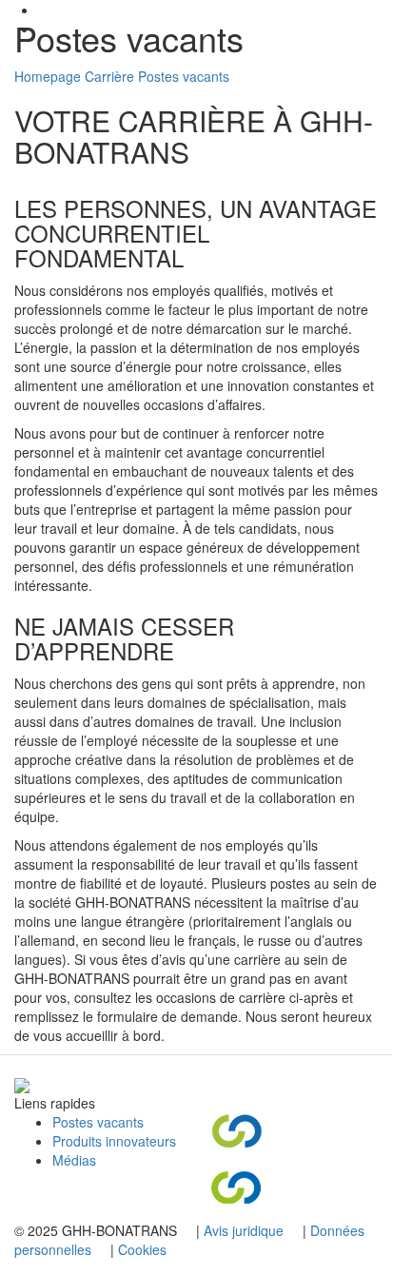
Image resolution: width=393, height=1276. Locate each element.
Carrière (109, 76)
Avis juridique (245, 1230)
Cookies (142, 1249)
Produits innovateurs (114, 1140)
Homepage (47, 76)
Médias (74, 1159)
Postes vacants (183, 76)
